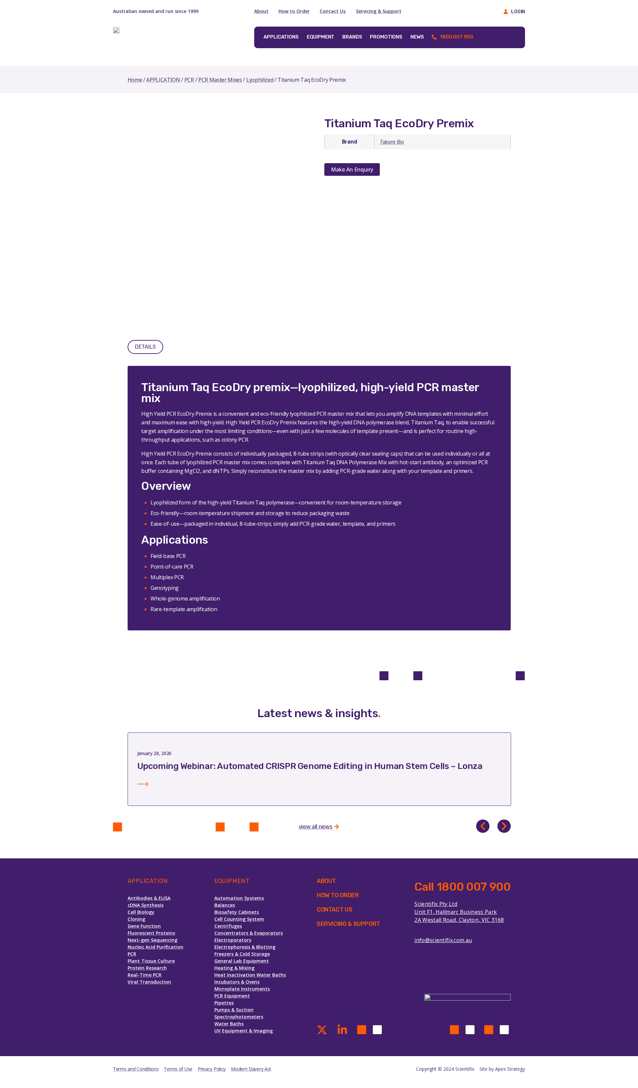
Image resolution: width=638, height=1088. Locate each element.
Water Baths (229, 1024)
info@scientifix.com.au (443, 940)
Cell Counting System (239, 919)
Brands (352, 37)
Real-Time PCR (144, 975)
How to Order (294, 11)
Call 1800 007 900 (462, 887)
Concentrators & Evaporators (248, 933)
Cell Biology (141, 912)
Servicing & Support (378, 11)
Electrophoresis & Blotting (244, 947)
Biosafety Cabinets (236, 912)
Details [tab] (145, 347)
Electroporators (232, 940)
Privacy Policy (212, 1069)
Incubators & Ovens (237, 982)
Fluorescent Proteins (151, 933)
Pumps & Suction (234, 1010)
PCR (189, 79)
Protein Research (147, 968)
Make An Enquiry (352, 169)
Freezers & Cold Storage (242, 954)
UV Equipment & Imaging (243, 1031)
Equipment (321, 37)
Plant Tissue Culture (151, 961)
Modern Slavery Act (251, 1069)
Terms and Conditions (136, 1069)
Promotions (386, 37)
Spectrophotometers (238, 1017)
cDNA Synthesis (145, 905)
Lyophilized (259, 79)
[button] (482, 826)
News (417, 37)
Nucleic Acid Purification (155, 947)
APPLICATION (163, 79)
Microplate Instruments (242, 989)
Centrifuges (228, 926)
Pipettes (224, 1003)
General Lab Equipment (241, 961)
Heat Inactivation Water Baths (250, 975)
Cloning (136, 919)
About (261, 11)
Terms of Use (178, 1069)
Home (135, 79)
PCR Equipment (232, 996)
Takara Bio (392, 142)
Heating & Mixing (234, 968)
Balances (224, 905)
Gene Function (144, 926)
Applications (281, 37)
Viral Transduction (149, 982)
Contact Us (333, 11)
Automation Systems (239, 898)
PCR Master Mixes (220, 79)
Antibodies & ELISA (149, 898)
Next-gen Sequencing (152, 940)
